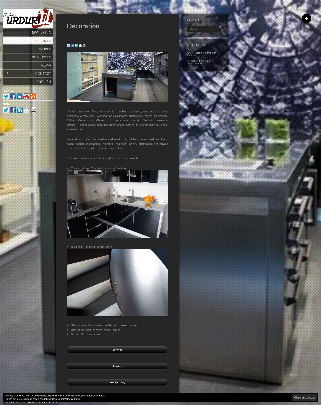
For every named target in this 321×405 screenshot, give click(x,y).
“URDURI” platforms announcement (198, 62)
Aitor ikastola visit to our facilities (201, 54)
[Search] (220, 27)
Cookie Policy (73, 398)
